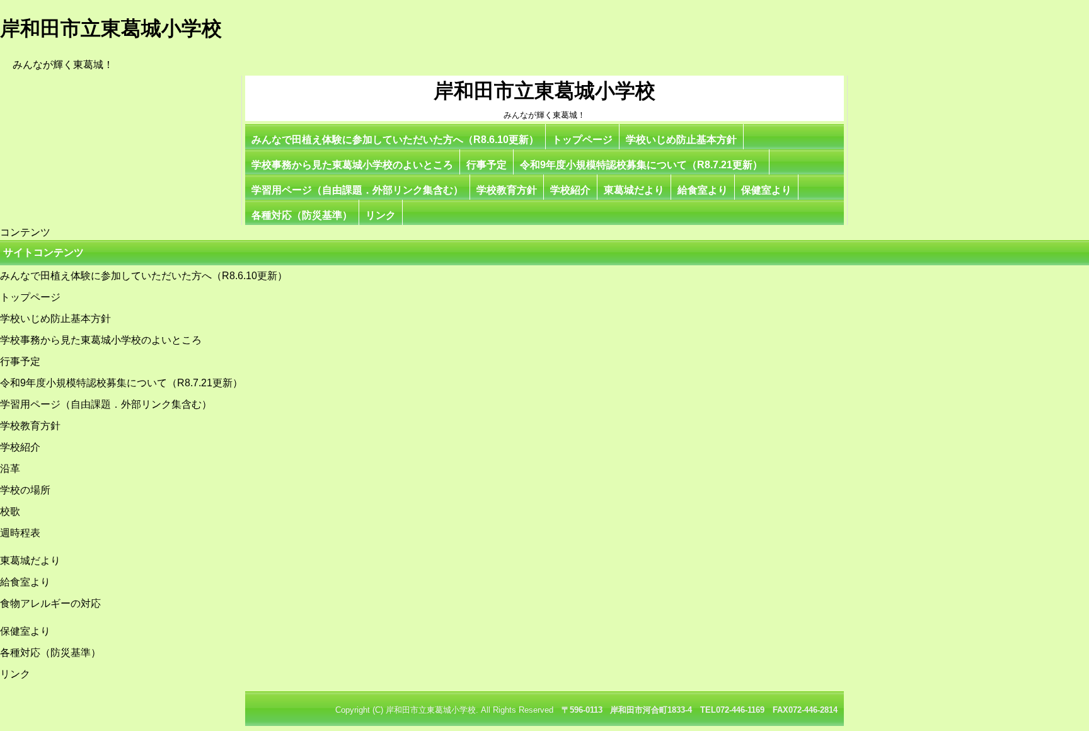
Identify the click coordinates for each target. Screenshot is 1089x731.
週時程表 (20, 532)
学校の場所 (25, 490)
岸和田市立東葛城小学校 (544, 90)
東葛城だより (634, 190)
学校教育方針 (506, 190)
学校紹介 (570, 190)
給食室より (702, 190)
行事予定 (486, 164)
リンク (381, 215)
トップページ (582, 139)
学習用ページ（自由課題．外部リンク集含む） (357, 190)
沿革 (10, 468)
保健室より (766, 190)
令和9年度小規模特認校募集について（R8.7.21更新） (641, 164)
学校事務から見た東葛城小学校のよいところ (352, 164)
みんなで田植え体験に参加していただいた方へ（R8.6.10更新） (395, 139)
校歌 (10, 511)
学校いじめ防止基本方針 (681, 139)
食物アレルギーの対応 (50, 603)
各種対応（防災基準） (301, 215)
